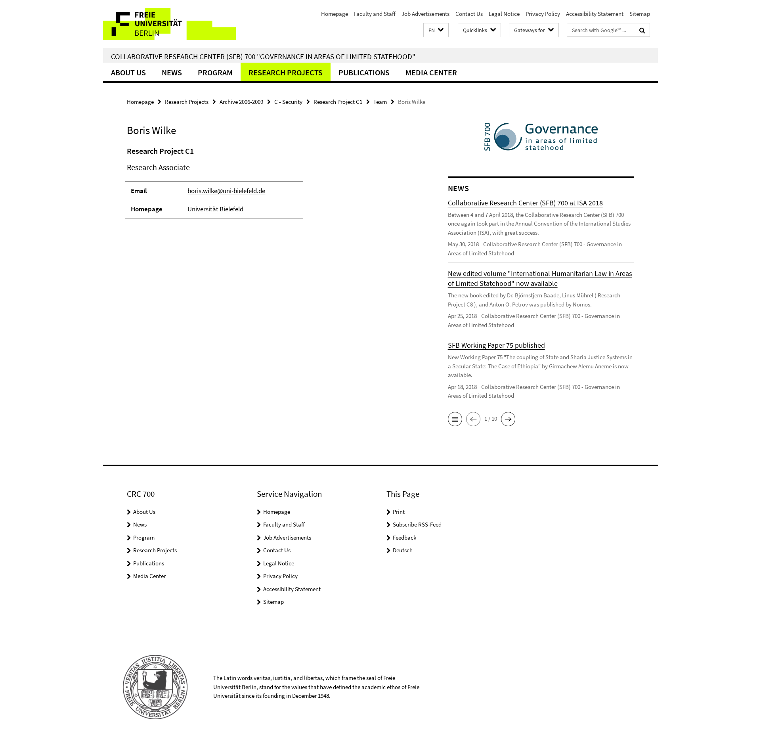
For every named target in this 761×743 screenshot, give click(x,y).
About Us (128, 72)
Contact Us (469, 13)
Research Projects (286, 72)
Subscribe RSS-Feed (417, 524)
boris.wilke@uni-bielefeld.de (226, 190)
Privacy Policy (543, 13)
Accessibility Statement (594, 13)
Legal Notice (504, 13)
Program (215, 72)
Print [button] (399, 511)
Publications (364, 72)
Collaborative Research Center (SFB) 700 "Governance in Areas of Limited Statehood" (263, 56)
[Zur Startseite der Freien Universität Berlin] (169, 24)
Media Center (431, 72)
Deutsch (403, 550)
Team (380, 101)
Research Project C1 (338, 101)
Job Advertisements (425, 13)
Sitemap (639, 13)
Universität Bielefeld (215, 209)
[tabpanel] (272, 186)
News (172, 72)
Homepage (334, 13)
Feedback (404, 537)
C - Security (288, 101)
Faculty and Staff (375, 13)
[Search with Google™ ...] (642, 30)
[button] (436, 30)
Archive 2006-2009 (241, 101)
